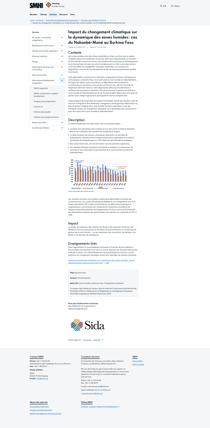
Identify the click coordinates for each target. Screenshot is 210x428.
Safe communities (39, 75)
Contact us (38, 106)
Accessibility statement (39, 406)
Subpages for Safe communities (62, 75)
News (72, 14)
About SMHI (137, 361)
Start (32, 20)
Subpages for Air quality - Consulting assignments (62, 37)
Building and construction (42, 45)
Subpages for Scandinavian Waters (62, 127)
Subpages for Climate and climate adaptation (62, 51)
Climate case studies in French (93, 20)
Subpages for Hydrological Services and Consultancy (62, 67)
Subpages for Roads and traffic (62, 122)
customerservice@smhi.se (92, 393)
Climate (43, 14)
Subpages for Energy (62, 61)
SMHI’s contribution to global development (46, 94)
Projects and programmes (45, 101)
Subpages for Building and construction (62, 45)
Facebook (87, 340)
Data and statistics (39, 56)
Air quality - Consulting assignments (41, 38)
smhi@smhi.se (42, 378)
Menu (177, 6)
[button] (163, 6)
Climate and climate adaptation (45, 51)
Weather (33, 14)
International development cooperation (62, 20)
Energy (35, 61)
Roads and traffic (39, 122)
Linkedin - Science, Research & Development (100, 406)
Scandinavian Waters (40, 128)
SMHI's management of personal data (45, 413)
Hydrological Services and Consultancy (42, 68)
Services (53, 14)
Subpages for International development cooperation (62, 80)
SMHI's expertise (41, 88)
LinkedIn (96, 340)
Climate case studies (42, 112)
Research (64, 14)
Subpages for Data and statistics (62, 56)
